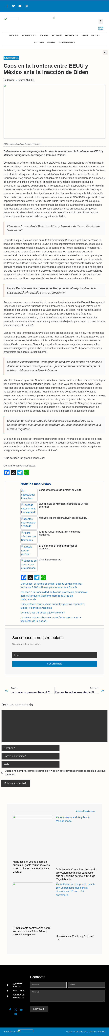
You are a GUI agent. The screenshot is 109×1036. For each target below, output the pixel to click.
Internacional (29, 36)
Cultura (95, 36)
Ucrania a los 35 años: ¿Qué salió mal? (42, 612)
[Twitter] (13, 6)
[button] (100, 21)
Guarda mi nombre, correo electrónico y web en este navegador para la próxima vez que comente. (55, 772)
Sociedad (44, 36)
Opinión (51, 42)
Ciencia (84, 36)
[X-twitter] (15, 1010)
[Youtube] (20, 6)
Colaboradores (66, 42)
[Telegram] (15, 1014)
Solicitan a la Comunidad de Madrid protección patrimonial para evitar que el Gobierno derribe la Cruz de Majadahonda (53, 596)
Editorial (39, 42)
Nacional (14, 36)
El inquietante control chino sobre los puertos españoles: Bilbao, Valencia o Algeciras (32, 931)
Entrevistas (71, 36)
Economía (57, 36)
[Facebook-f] (7, 6)
